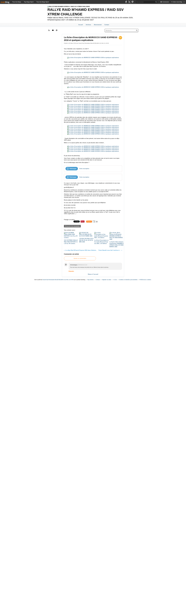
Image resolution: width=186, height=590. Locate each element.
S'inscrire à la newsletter (72, 226)
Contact (106, 24)
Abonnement (98, 24)
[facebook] (126, 2)
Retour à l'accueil (93, 274)
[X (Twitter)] (129, 2)
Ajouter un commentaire (80, 258)
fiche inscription (84, 168)
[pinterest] (132, 2)
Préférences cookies (145, 279)
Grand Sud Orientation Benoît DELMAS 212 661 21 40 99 (57, 279)
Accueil (80, 24)
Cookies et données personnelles (128, 279)
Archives (88, 24)
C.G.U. (115, 279)
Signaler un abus (107, 279)
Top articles (90, 279)
